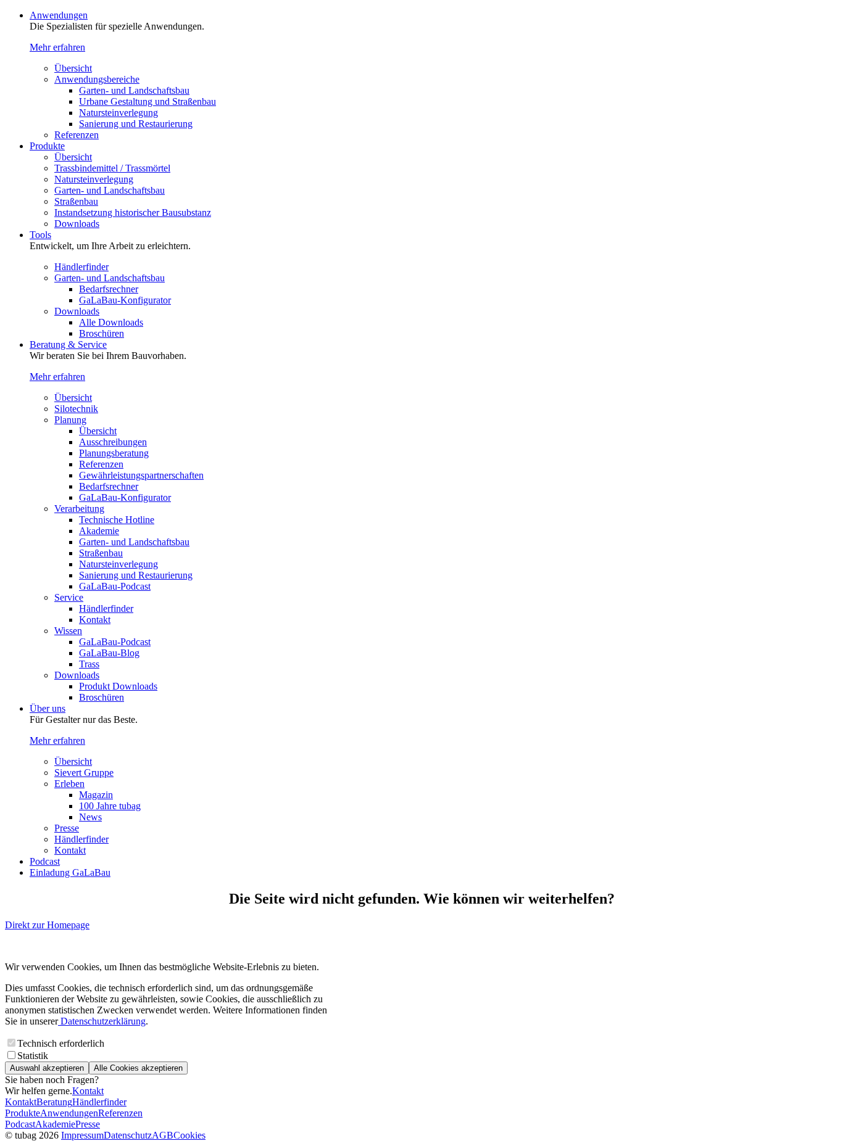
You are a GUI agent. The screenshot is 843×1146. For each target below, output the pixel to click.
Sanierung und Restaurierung (136, 123)
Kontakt (94, 619)
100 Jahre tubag (110, 806)
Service (68, 597)
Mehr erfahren (57, 47)
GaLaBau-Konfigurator (125, 300)
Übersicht (73, 68)
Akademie (99, 531)
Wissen (68, 630)
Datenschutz (128, 1135)
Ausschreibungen (113, 442)
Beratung (54, 1102)
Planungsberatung (114, 453)
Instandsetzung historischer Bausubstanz (132, 212)
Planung (70, 419)
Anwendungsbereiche (96, 79)
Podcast (45, 861)
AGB (162, 1135)
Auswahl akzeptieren (47, 1068)
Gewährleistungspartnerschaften (141, 475)
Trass (89, 664)
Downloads (76, 223)
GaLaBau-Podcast (115, 586)
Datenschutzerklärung (102, 1021)
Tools (40, 234)
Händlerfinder (81, 267)
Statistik (32, 1055)
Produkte (47, 146)
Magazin (96, 794)
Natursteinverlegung (118, 112)
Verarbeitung (79, 508)
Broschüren (101, 333)
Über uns (47, 708)
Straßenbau (76, 201)
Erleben (69, 783)
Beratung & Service (68, 344)
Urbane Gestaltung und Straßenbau (147, 101)
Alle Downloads (111, 322)
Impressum (82, 1135)
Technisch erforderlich (60, 1043)
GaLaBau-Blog (109, 653)
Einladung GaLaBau (70, 872)
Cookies (189, 1135)
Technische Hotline (116, 519)
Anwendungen (59, 15)
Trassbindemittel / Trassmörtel (112, 168)
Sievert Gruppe (84, 772)
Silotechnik (76, 408)
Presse (66, 828)
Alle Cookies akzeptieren (138, 1068)
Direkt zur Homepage (47, 925)
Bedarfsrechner (108, 289)
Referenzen (76, 135)
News (90, 817)
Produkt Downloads (118, 686)
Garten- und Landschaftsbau (134, 90)
